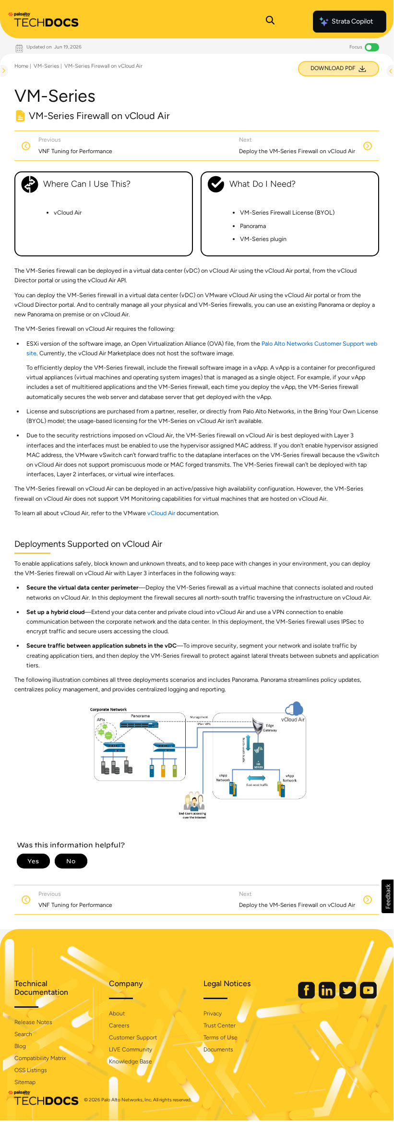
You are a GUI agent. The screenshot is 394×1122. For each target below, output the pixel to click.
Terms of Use (220, 1037)
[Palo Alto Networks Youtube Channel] (368, 996)
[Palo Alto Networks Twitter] (348, 996)
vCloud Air (161, 513)
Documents (218, 1049)
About (117, 1013)
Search (23, 1034)
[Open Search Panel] (270, 21)
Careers (119, 1025)
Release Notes (33, 1022)
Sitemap (25, 1082)
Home (21, 66)
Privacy (212, 1013)
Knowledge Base (130, 1061)
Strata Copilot (352, 21)
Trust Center (219, 1025)
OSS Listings (30, 1070)
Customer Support (133, 1037)
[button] (388, 896)
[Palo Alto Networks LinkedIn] (328, 996)
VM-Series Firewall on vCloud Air (103, 66)
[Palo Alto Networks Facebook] (307, 996)
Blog (20, 1046)
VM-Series (46, 66)
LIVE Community (130, 1049)
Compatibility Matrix (40, 1058)
